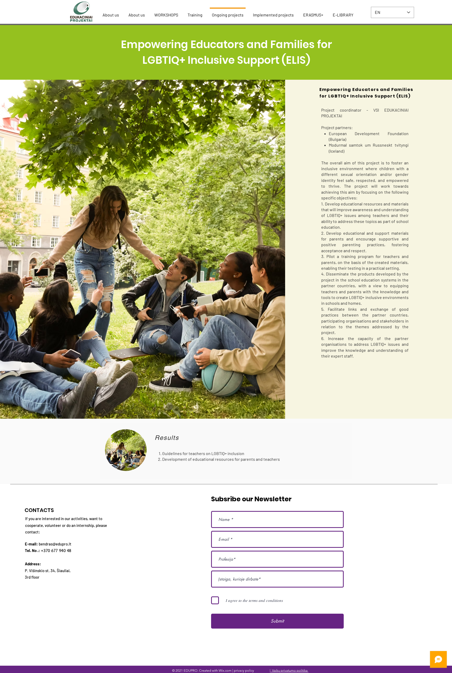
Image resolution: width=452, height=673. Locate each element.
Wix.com (225, 670)
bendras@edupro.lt (55, 544)
